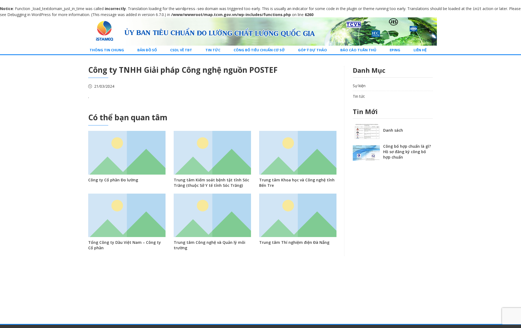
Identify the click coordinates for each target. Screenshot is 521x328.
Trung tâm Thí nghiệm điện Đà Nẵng (294, 242)
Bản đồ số (147, 50)
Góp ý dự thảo (312, 50)
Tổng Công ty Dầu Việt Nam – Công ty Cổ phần (124, 245)
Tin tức (212, 50)
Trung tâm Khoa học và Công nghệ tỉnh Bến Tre (297, 182)
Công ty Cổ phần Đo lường (113, 179)
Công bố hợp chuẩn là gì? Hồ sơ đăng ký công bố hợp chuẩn (407, 152)
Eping (395, 50)
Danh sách (393, 130)
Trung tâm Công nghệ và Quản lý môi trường (209, 245)
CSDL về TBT (181, 50)
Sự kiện (359, 85)
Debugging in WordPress (29, 14)
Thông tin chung (107, 50)
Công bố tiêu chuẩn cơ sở (259, 50)
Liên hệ (420, 50)
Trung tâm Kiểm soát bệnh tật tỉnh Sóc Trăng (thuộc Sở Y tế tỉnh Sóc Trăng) (211, 182)
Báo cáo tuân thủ (358, 50)
